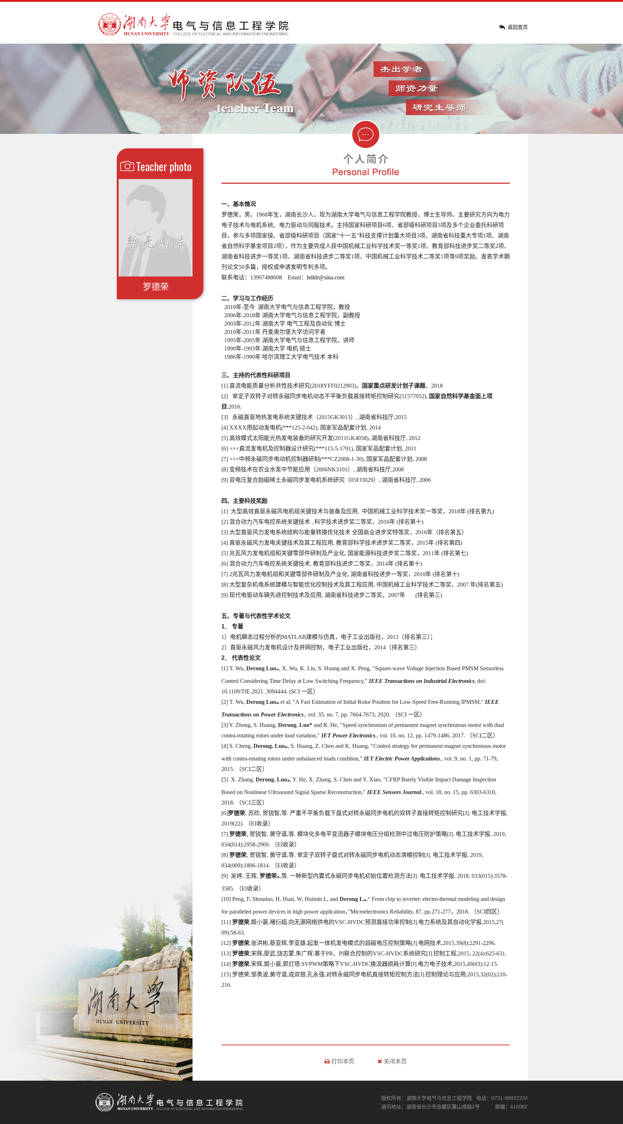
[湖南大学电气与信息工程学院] (194, 34)
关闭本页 (394, 1061)
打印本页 (342, 1061)
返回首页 (518, 27)
